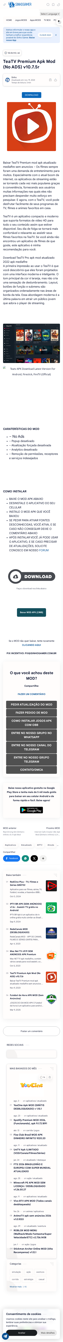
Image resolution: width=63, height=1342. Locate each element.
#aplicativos (10, 845)
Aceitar (21, 1332)
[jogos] (36, 1130)
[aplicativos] (31, 1101)
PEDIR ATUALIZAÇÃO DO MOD (31, 704)
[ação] (30, 1178)
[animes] (30, 1211)
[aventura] (42, 1226)
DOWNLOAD (31, 95)
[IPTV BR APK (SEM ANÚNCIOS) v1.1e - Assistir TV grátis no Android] (51, 907)
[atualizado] (42, 1101)
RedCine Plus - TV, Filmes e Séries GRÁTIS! (24, 883)
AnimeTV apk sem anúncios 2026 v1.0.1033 (32, 1217)
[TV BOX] (47, 20)
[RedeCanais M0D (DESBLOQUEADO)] (51, 933)
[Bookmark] (53, 4)
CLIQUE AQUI (45, 35)
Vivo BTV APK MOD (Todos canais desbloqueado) (33, 1202)
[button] (58, 4)
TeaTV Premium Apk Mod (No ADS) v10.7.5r (25, 975)
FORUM (44, 550)
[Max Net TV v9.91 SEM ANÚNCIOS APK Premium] (51, 955)
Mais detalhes (48, 1332)
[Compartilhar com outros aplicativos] (43, 858)
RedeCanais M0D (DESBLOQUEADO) (19, 931)
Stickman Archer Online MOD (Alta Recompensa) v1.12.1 (33, 1250)
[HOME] (9, 20)
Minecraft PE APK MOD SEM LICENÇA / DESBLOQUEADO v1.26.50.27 (29, 1186)
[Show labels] (19, 1286)
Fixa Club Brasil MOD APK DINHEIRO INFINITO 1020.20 (29, 1136)
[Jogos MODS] (21, 20)
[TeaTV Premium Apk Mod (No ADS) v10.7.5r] (51, 977)
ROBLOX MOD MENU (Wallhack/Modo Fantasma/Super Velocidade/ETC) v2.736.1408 (33, 1234)
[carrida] (30, 1130)
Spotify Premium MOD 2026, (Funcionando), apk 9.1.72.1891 (30, 1122)
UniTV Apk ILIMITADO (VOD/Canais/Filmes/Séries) (29, 1151)
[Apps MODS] (35, 20)
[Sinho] (14, 77)
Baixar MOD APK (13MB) (31, 612)
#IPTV (39, 845)
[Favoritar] (50, 80)
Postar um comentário (32, 1031)
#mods (51, 845)
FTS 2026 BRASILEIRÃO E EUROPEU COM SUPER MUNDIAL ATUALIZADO (32, 1168)
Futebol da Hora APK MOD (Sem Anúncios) (26, 997)
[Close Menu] (56, 35)
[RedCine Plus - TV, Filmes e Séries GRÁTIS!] (51, 885)
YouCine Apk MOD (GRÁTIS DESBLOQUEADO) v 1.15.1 (29, 1107)
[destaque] (41, 1160)
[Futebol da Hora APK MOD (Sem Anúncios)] (51, 999)
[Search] (48, 4)
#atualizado (26, 845)
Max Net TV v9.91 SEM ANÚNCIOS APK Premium (23, 953)
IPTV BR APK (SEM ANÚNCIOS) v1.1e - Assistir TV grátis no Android (26, 907)
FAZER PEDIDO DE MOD (32, 712)
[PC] (55, 20)
